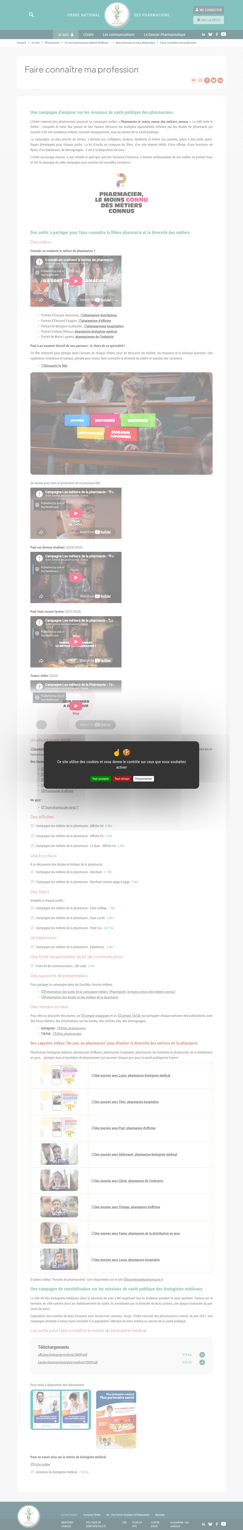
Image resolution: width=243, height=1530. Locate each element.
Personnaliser (143, 779)
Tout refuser (122, 779)
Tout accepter (100, 779)
